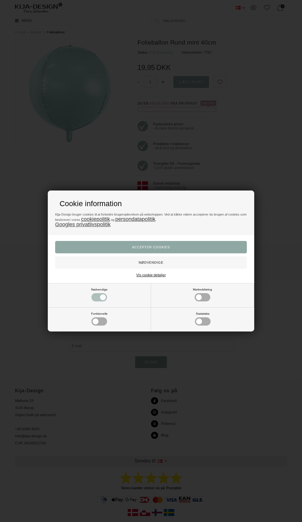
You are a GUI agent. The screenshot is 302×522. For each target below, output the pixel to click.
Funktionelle (99, 313)
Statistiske (203, 313)
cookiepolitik (95, 219)
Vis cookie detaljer (151, 275)
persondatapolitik (135, 219)
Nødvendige (99, 289)
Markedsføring (202, 289)
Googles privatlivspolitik (83, 224)
